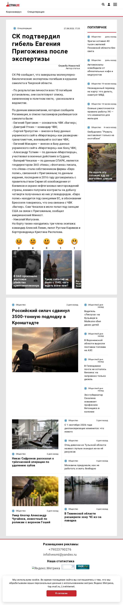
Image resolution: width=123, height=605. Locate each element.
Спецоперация (24, 28)
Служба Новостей (69, 65)
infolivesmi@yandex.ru (60, 554)
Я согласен (61, 593)
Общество (96, 37)
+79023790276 (60, 549)
